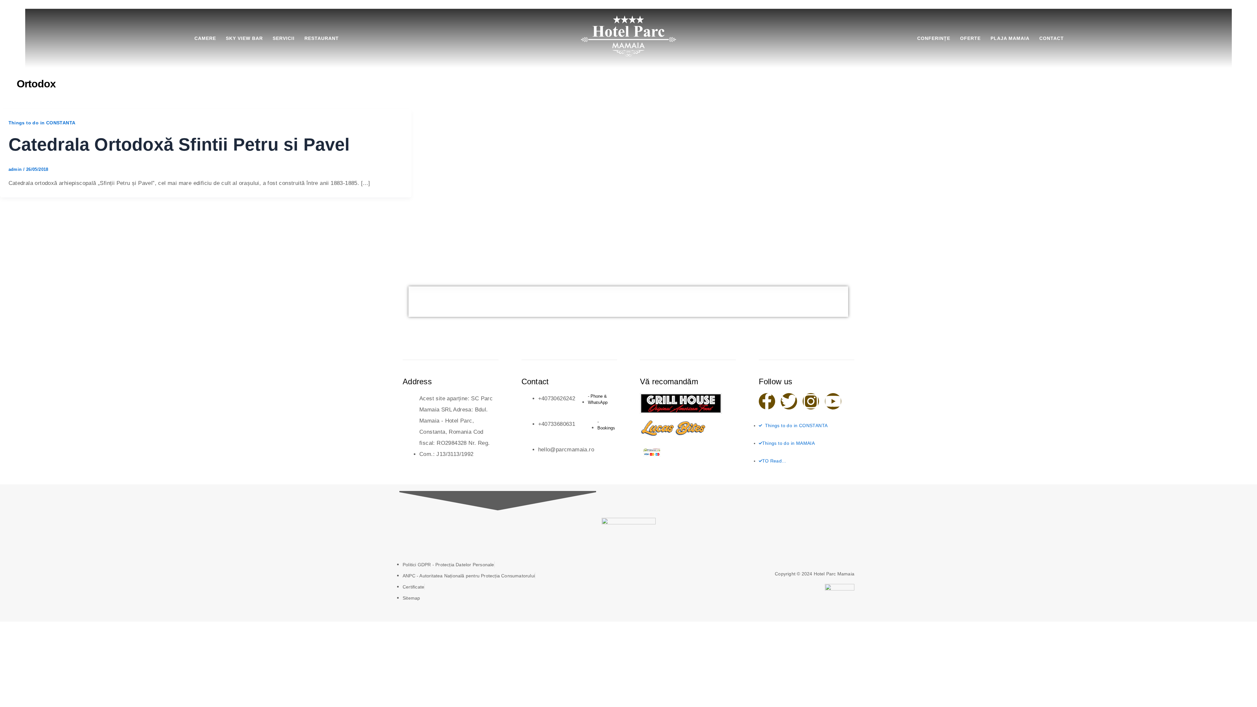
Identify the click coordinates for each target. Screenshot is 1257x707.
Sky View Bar (244, 38)
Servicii (284, 38)
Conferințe (933, 38)
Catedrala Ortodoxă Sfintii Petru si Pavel (179, 144)
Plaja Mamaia (1010, 38)
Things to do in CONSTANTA (42, 122)
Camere (205, 38)
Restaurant (321, 38)
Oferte (970, 38)
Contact (1051, 38)
